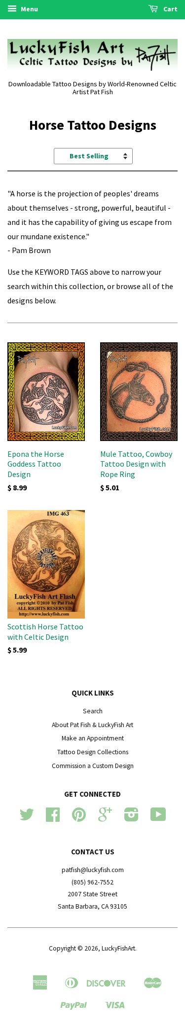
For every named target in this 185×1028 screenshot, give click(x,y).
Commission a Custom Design (93, 766)
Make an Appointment (93, 738)
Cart (170, 8)
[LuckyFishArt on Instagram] (131, 818)
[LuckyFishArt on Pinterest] (79, 818)
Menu (28, 8)
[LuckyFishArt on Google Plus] (105, 818)
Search (93, 711)
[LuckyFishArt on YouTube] (158, 818)
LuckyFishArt (118, 948)
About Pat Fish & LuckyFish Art (92, 725)
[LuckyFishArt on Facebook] (52, 818)
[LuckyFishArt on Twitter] (26, 818)
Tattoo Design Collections (92, 752)
